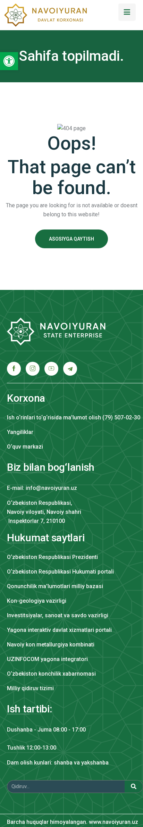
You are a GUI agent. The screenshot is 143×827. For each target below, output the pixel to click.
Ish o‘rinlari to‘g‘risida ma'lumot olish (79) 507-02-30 (73, 417)
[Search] (134, 786)
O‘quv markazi (25, 446)
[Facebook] (14, 369)
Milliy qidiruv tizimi (30, 688)
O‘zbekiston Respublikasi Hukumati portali (60, 571)
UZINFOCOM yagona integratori (47, 659)
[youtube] (51, 369)
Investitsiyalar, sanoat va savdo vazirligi (57, 615)
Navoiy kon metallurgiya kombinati (50, 644)
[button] (9, 61)
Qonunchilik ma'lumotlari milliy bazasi (55, 586)
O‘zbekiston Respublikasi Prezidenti (52, 557)
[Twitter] (33, 369)
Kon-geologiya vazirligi (36, 601)
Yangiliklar (20, 432)
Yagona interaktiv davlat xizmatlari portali (59, 630)
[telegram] (70, 369)
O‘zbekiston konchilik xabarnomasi (51, 673)
